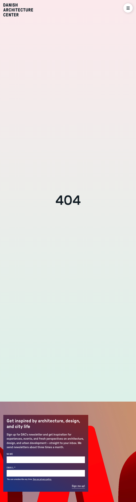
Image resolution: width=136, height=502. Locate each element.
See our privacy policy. (42, 479)
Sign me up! (78, 486)
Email (18, 467)
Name (10, 454)
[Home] (18, 9)
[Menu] (128, 8)
